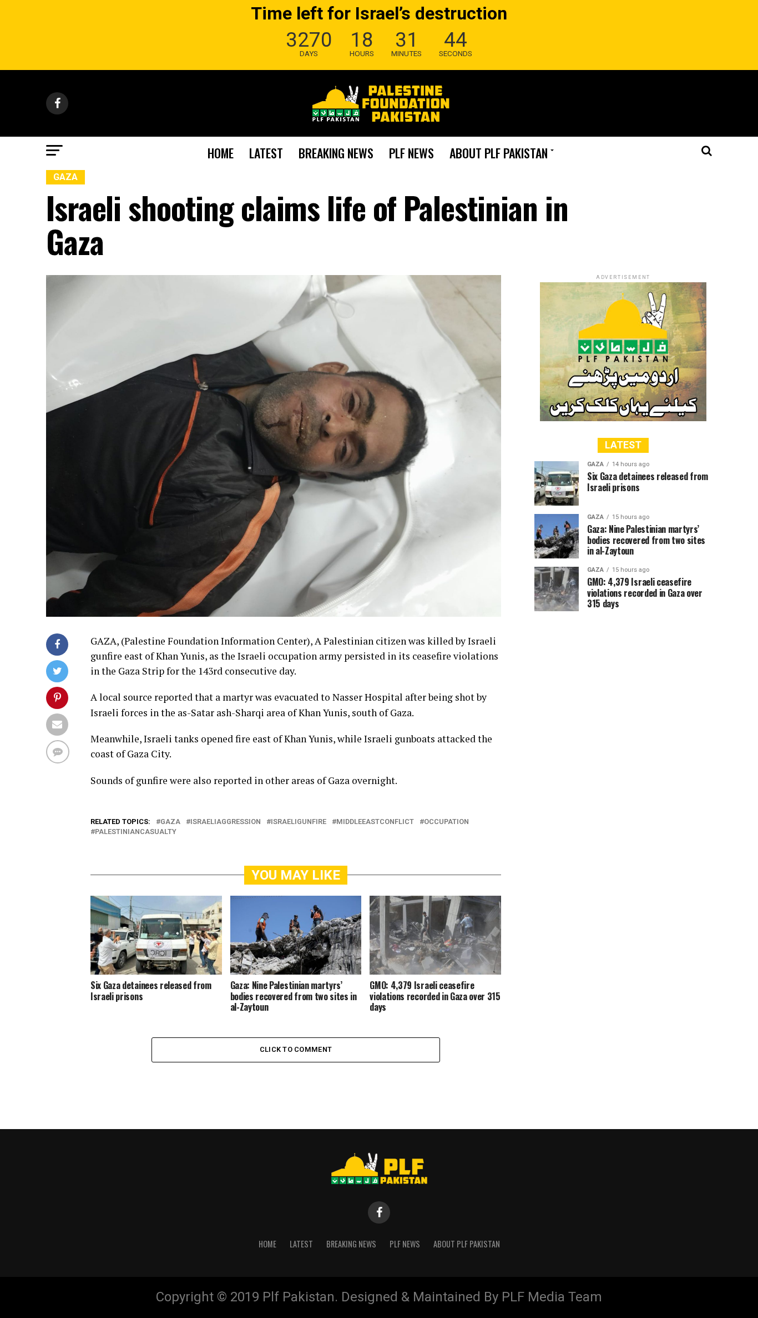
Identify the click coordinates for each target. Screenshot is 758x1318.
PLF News (411, 153)
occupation (446, 822)
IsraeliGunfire (298, 822)
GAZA (170, 822)
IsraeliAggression (225, 822)
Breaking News (336, 153)
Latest (266, 153)
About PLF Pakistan (498, 153)
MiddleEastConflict (375, 822)
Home (221, 153)
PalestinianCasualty (135, 832)
